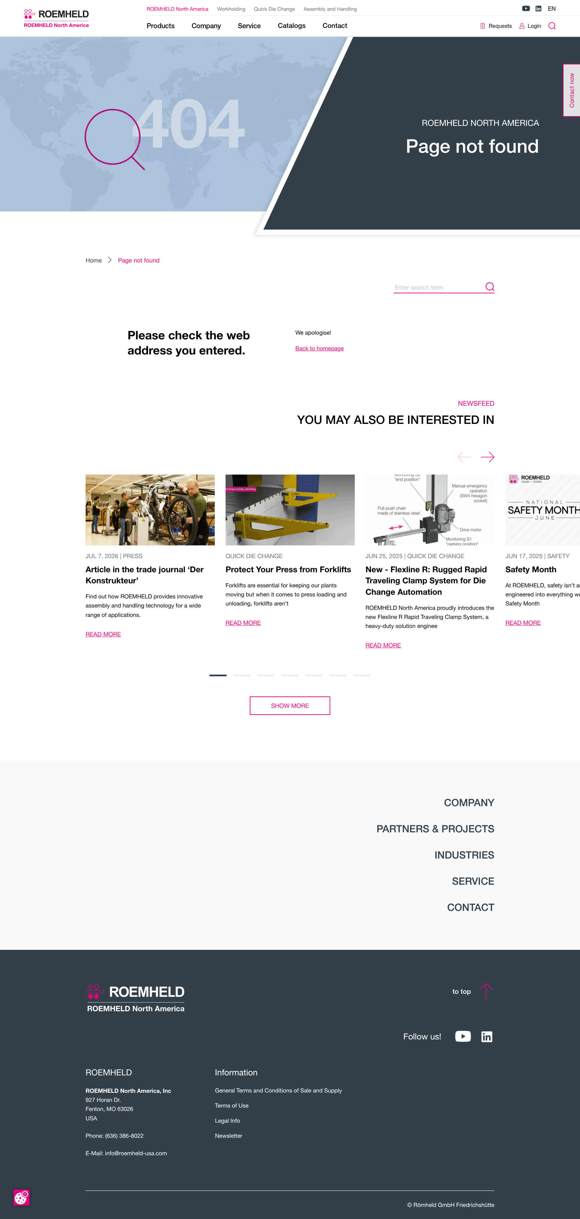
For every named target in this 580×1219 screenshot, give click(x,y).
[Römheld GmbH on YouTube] (526, 9)
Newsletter (228, 1135)
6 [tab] (337, 675)
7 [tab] (362, 675)
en (552, 8)
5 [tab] (314, 675)
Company (469, 802)
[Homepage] (65, 18)
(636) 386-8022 (124, 1135)
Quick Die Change (274, 9)
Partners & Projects (435, 829)
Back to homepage (319, 348)
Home (94, 260)
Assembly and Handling (330, 9)
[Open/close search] (552, 26)
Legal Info (227, 1120)
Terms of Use (232, 1105)
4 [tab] (289, 675)
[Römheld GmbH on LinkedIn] (538, 9)
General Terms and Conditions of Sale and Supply (278, 1090)
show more (290, 705)
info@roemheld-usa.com (136, 1153)
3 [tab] (266, 675)
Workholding (231, 9)
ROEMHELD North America (177, 9)
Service (473, 881)
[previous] (464, 457)
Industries (464, 855)
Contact (470, 907)
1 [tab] (218, 675)
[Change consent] (21, 1197)
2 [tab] (241, 675)
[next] (487, 457)
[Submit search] (490, 287)
